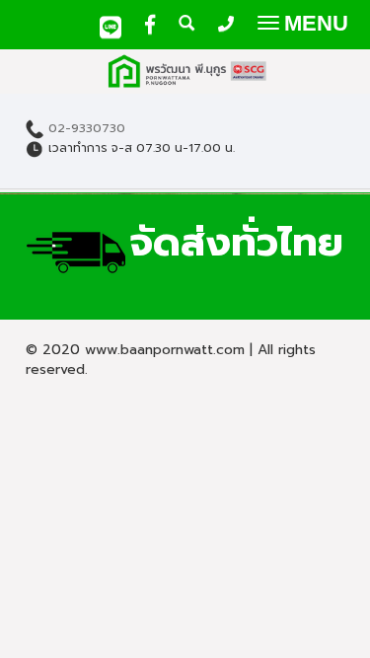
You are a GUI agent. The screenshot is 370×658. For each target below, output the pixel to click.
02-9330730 (86, 129)
